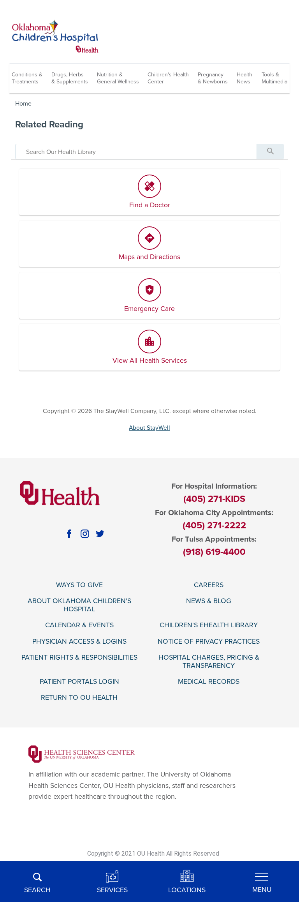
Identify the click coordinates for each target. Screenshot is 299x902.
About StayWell (149, 427)
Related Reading (49, 124)
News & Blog (208, 601)
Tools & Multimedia (274, 78)
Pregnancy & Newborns (213, 78)
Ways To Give (79, 585)
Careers (208, 585)
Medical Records (208, 682)
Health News (244, 78)
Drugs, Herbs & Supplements (69, 78)
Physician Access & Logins (79, 641)
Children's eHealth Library (209, 625)
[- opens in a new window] (81, 754)
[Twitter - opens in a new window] (100, 534)
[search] (136, 151)
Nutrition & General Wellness (118, 78)
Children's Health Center (168, 78)
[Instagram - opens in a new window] (85, 534)
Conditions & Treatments (27, 78)
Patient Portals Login (79, 682)
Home (23, 104)
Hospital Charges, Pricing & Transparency (208, 661)
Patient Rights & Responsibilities (79, 657)
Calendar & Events (79, 625)
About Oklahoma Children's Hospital (79, 605)
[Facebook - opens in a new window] (69, 534)
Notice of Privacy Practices (209, 641)
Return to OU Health (79, 698)
